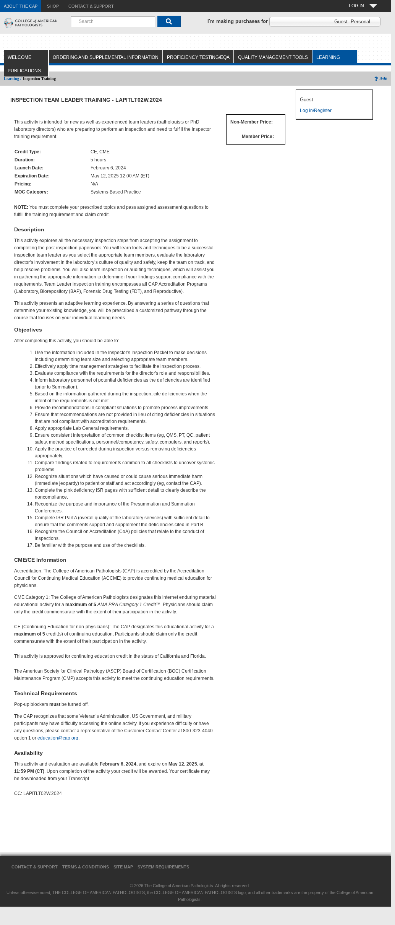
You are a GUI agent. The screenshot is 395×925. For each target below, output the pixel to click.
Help (383, 78)
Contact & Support (34, 867)
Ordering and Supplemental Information (106, 57)
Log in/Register (316, 110)
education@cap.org (57, 738)
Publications (24, 70)
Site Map (123, 867)
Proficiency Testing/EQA (198, 57)
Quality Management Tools (273, 57)
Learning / (12, 78)
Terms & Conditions (85, 867)
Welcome (19, 57)
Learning (328, 57)
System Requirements (163, 867)
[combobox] (113, 21)
